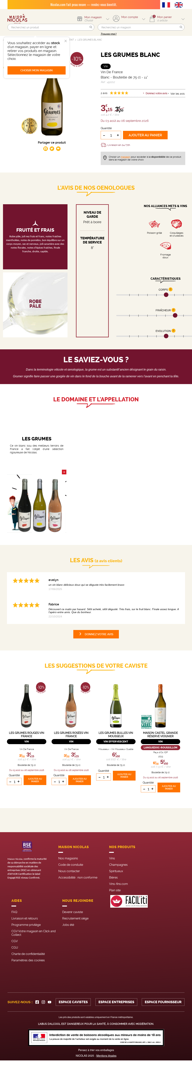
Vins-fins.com (118, 884)
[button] (90, 27)
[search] (51, 27)
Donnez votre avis (156, 93)
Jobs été (68, 925)
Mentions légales (106, 1055)
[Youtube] (49, 1002)
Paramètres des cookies (28, 960)
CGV (14, 941)
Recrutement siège (75, 918)
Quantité (106, 128)
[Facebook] (37, 1002)
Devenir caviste (72, 912)
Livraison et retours (24, 918)
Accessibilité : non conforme (77, 877)
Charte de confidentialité (28, 954)
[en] (179, 5)
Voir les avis (177, 93)
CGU (14, 947)
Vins (112, 858)
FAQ (14, 912)
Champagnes (118, 865)
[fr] (167, 5)
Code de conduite (70, 865)
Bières (113, 877)
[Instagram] (43, 1002)
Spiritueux (116, 871)
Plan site (115, 890)
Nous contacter (69, 871)
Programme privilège (26, 925)
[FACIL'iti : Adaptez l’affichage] (129, 930)
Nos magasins (68, 858)
